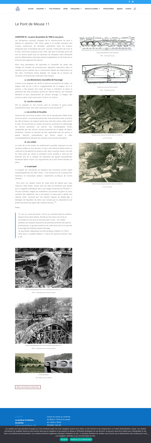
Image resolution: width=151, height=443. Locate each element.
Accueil (30, 9)
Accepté (64, 439)
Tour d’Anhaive (54, 9)
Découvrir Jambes (91, 9)
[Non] (148, 434)
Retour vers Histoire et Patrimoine (28, 387)
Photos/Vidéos (108, 9)
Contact (128, 9)
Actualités (40, 9)
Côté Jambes (75, 9)
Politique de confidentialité (81, 439)
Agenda (119, 9)
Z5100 (65, 9)
